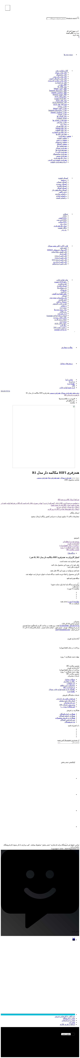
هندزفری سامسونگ (60, 154)
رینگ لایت (63, 325)
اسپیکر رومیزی (61, 184)
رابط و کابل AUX (61, 96)
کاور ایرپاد (63, 254)
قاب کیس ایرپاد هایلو (59, 264)
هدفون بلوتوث (62, 138)
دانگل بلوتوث (62, 228)
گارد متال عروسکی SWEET (57, 250)
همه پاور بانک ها (61, 134)
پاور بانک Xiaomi (61, 128)
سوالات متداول (70, 679)
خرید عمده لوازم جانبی (67, 387)
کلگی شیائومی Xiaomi (59, 92)
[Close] (7, 8)
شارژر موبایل (62, 106)
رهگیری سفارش (67, 347)
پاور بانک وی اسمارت (59, 132)
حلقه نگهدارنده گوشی (59, 294)
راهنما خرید (71, 383)
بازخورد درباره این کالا (71, 395)
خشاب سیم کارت (60, 319)
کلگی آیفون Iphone (60, 88)
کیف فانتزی (63, 300)
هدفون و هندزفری (64, 136)
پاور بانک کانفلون (61, 130)
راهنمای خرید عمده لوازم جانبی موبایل (62, 689)
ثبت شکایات (71, 683)
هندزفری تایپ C (61, 152)
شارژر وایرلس (62, 122)
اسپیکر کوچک (62, 188)
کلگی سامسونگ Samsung (58, 90)
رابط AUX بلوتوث (60, 98)
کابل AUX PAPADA (59, 102)
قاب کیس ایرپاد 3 (61, 258)
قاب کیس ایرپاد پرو (60, 262)
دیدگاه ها (72, 553)
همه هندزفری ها (61, 150)
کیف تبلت (63, 248)
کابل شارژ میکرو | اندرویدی (57, 80)
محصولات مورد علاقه (67, 685)
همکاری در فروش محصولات (65, 718)
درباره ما (72, 382)
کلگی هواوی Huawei (60, 94)
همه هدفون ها (62, 146)
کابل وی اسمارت (61, 82)
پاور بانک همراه (61, 126)
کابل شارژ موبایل (61, 73)
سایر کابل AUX (61, 100)
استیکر (64, 296)
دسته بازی (63, 308)
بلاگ (73, 385)
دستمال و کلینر (61, 302)
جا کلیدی (64, 292)
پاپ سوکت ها (62, 288)
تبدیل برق (63, 124)
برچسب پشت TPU (60, 327)
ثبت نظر (75, 586)
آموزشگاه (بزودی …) (68, 707)
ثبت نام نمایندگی (69, 703)
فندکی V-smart (62, 118)
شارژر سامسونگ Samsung (57, 110)
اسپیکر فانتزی (62, 186)
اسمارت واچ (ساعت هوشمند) (57, 315)
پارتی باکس (63, 192)
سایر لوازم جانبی (62, 280)
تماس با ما (69, 380)
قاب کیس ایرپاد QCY (59, 260)
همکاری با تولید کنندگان (67, 716)
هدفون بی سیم (61, 140)
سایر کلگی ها (62, 86)
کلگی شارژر (62, 84)
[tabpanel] (40, 1044)
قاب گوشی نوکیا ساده (59, 252)
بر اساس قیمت (61, 198)
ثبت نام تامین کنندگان (67, 720)
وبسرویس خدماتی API (67, 705)
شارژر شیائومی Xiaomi (59, 112)
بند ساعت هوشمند (60, 329)
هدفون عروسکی (61, 142)
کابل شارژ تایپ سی (60, 77)
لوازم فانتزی (62, 284)
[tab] (38, 553)
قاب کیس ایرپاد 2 (61, 256)
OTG (65, 216)
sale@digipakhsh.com (62, 629)
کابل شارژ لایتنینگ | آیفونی (58, 79)
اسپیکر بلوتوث (63, 178)
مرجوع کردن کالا (69, 687)
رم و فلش (63, 312)
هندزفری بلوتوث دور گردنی (57, 160)
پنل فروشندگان (69, 722)
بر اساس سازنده (61, 194)
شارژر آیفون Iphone (60, 108)
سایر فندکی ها (62, 116)
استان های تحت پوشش (67, 701)
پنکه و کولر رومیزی (60, 317)
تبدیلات (65, 214)
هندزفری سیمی (61, 156)
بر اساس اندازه (61, 196)
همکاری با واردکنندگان (67, 714)
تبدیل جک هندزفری (60, 158)
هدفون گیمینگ (62, 144)
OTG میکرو (63, 222)
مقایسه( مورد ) (73, 601)
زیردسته (64, 180)
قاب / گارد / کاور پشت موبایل (58, 246)
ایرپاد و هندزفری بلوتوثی (58, 162)
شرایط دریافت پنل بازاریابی (65, 699)
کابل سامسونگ (61, 75)
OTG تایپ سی (62, 220)
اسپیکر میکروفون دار (59, 190)
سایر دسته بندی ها (60, 310)
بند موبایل (63, 290)
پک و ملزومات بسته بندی (58, 298)
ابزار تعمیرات (62, 313)
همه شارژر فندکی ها (60, 120)
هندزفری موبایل (61, 148)
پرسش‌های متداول (66, 363)
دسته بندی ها (68, 54)
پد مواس (64, 306)
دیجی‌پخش (75, 393)
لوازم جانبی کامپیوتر (60, 304)
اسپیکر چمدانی (62, 182)
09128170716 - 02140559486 (69, 625)
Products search (71, 18)
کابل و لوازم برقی (62, 71)
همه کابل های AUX (60, 104)
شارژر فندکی (62, 114)
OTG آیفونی (62, 218)
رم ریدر (64, 230)
